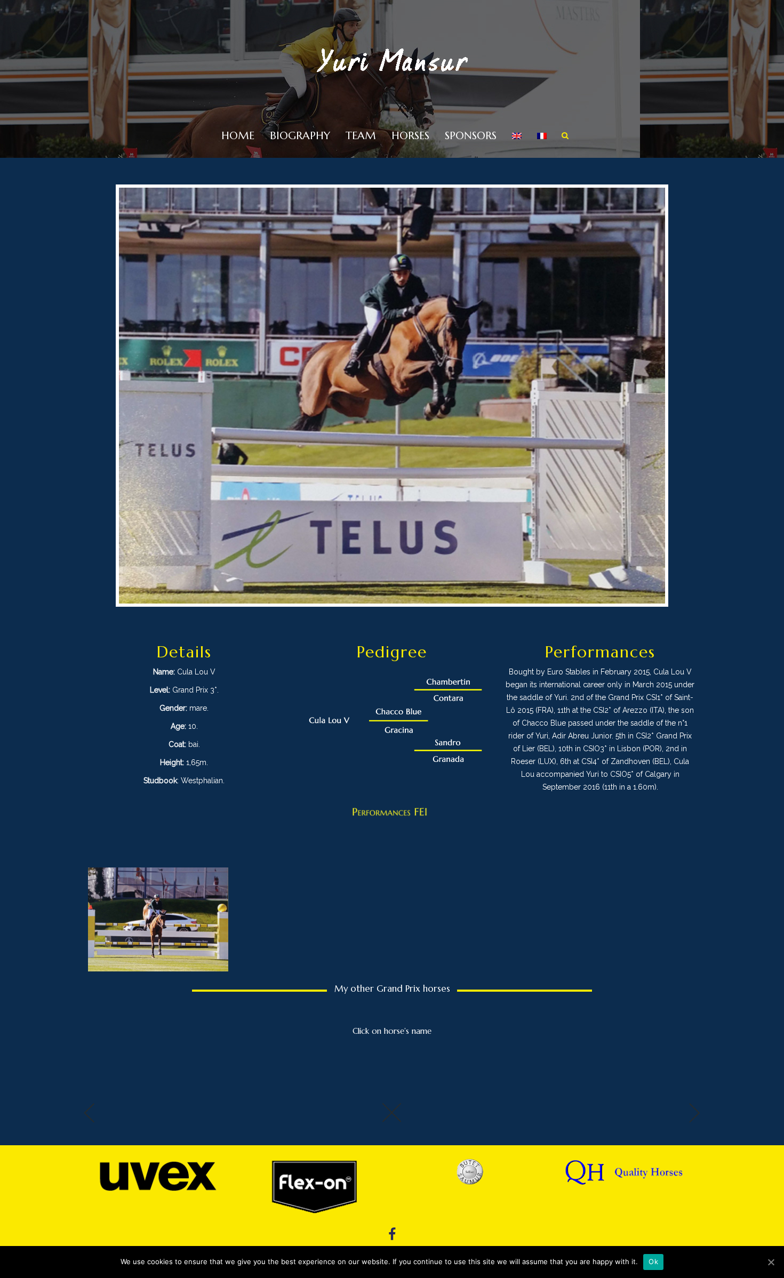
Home (237, 135)
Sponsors (471, 135)
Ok (653, 1261)
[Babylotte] (184, 1116)
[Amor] (600, 1116)
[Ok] (770, 1262)
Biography (300, 135)
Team (361, 135)
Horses (410, 135)
